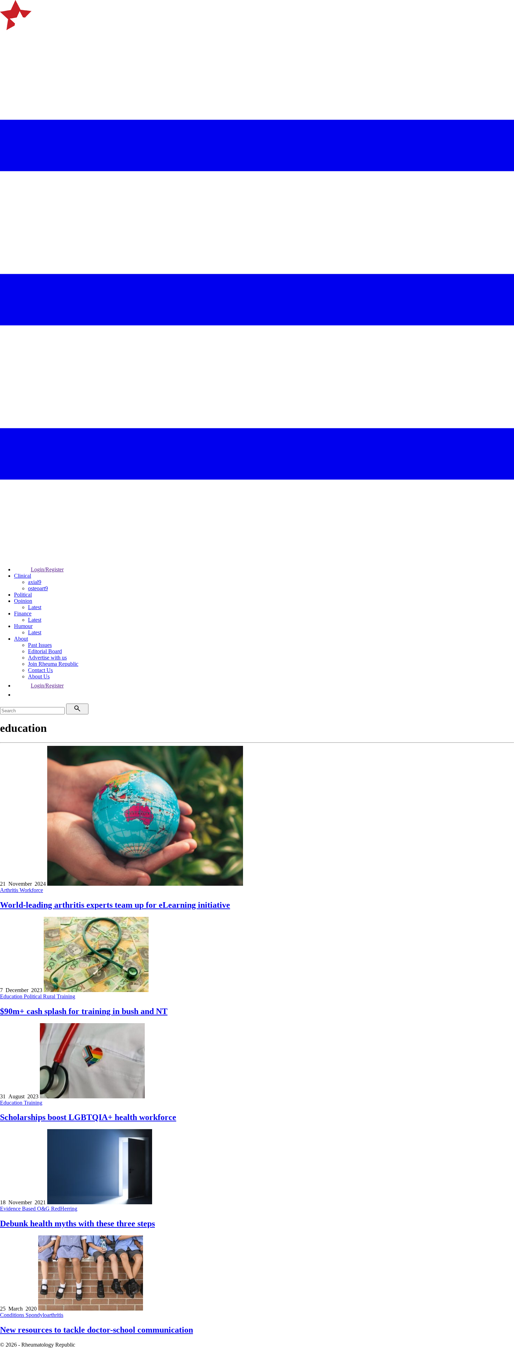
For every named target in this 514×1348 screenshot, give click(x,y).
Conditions (13, 1315)
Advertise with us (47, 658)
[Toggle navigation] (8, 39)
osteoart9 (38, 588)
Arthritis (10, 890)
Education (12, 996)
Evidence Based (18, 1209)
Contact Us (40, 670)
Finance (22, 613)
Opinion (23, 601)
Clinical (22, 576)
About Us (39, 676)
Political (23, 595)
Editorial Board (45, 651)
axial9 (34, 582)
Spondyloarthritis (44, 1315)
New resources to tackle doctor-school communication (96, 1329)
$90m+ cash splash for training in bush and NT (83, 1011)
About (21, 639)
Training (66, 996)
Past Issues (40, 645)
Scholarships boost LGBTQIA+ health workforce (88, 1117)
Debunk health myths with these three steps (77, 1223)
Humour (23, 626)
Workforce (31, 890)
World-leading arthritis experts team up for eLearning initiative (115, 905)
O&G (44, 1209)
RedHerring (64, 1209)
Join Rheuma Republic (53, 664)
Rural (50, 996)
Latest (34, 607)
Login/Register (47, 569)
